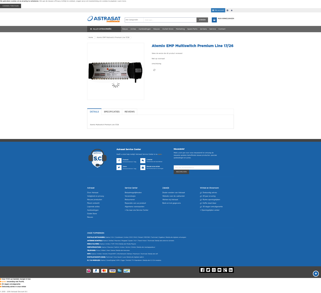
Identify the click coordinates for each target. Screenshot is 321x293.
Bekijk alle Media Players (127, 244)
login (232, 10)
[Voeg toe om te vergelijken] (154, 70)
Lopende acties (93, 207)
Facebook (125, 159)
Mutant (140, 237)
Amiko (126, 237)
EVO (131, 237)
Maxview (117, 240)
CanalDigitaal (110, 260)
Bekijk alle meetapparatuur (146, 247)
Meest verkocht (93, 203)
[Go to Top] (316, 274)
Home (91, 37)
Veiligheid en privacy (95, 196)
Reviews (130, 112)
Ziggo (123, 260)
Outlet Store (92, 214)
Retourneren (130, 200)
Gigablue (162, 237)
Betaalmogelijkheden (133, 192)
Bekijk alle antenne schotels (164, 240)
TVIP (112, 244)
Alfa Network (121, 254)
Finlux (98, 250)
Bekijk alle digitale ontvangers (176, 237)
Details (94, 112)
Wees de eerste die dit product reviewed (167, 53)
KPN (117, 260)
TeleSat (128, 260)
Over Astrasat (92, 192)
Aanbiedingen (93, 210)
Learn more (121, 1)
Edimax (129, 254)
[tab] (94, 112)
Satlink (116, 247)
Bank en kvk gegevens (171, 203)
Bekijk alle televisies (123, 250)
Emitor (134, 247)
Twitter (125, 166)
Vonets (105, 254)
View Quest (117, 257)
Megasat (124, 240)
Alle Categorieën (102, 29)
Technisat (154, 237)
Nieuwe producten (94, 200)
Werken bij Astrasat (170, 200)
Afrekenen (227, 10)
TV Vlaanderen (137, 260)
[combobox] (161, 19)
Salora (113, 250)
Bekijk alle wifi (153, 254)
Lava (124, 257)
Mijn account (219, 10)
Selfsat (111, 240)
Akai (108, 250)
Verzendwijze (130, 196)
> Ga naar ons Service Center (136, 210)
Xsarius (107, 237)
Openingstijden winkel (210, 210)
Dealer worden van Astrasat (173, 192)
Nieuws (90, 217)
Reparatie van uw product (135, 203)
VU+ (112, 237)
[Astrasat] (104, 15)
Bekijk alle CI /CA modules (152, 260)
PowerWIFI (112, 254)
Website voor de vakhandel (173, 196)
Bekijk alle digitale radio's (135, 257)
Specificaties (111, 112)
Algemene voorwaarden (134, 207)
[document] (160, 4)
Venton (128, 247)
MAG (135, 237)
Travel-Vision (142, 240)
